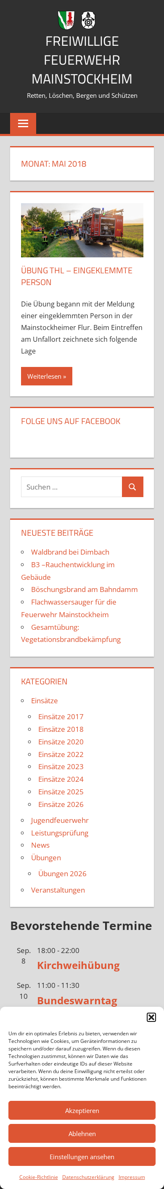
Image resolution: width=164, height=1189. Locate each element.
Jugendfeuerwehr (60, 820)
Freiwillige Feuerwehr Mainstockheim (82, 60)
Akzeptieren (82, 1110)
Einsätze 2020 (61, 741)
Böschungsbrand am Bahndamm (84, 589)
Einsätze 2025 (61, 791)
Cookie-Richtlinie (38, 1177)
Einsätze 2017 (61, 716)
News (40, 845)
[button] (151, 1017)
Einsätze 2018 (61, 729)
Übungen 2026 (62, 873)
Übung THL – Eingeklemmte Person (76, 276)
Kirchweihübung (78, 965)
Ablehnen (82, 1133)
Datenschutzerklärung (88, 1177)
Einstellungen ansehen (82, 1156)
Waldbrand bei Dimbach (70, 552)
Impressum (132, 1177)
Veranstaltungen (58, 890)
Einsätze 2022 (61, 754)
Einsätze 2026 (61, 804)
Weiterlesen (44, 376)
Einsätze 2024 (61, 779)
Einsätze (44, 700)
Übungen (46, 857)
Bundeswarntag (77, 1000)
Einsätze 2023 (61, 766)
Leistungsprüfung (59, 833)
